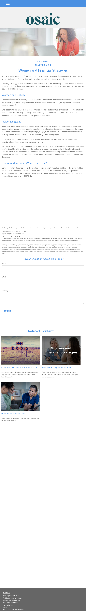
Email (4, 276)
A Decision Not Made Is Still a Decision (19, 368)
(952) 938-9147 (13, 596)
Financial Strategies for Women (56, 368)
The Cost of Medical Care (13, 414)
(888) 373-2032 (16, 598)
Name (4, 263)
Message (5, 290)
